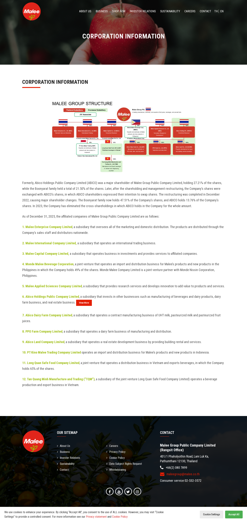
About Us (85, 11)
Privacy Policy (117, 452)
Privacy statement (96, 516)
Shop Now (118, 11)
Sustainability (170, 11)
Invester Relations (70, 458)
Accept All (233, 514)
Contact (205, 11)
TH (216, 11)
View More (84, 302)
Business (102, 11)
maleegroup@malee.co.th (183, 474)
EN (221, 11)
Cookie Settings (211, 514)
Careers (189, 11)
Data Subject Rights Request (125, 463)
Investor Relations (143, 11)
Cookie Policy (117, 458)
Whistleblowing (117, 469)
